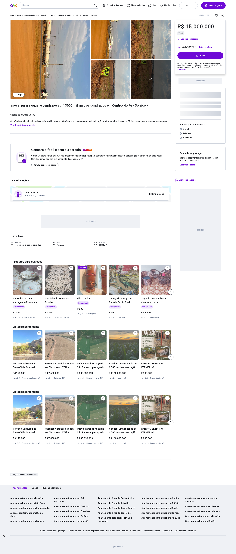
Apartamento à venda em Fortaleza (72, 511)
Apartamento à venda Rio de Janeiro (116, 508)
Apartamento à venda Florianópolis (116, 498)
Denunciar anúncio (187, 180)
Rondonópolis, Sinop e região (35, 15)
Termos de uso (74, 531)
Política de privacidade (93, 531)
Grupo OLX (167, 531)
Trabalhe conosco (152, 531)
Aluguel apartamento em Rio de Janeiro (26, 515)
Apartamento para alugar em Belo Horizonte (115, 519)
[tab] (20, 488)
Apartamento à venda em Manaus (202, 511)
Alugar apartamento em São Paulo (27, 503)
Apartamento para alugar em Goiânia (160, 503)
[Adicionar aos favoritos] (216, 15)
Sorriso (94, 15)
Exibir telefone (205, 47)
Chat (202, 55)
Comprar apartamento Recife (200, 521)
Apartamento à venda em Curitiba (71, 506)
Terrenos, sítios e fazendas (60, 15)
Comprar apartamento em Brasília (202, 516)
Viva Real (192, 531)
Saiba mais (181, 70)
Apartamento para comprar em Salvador (201, 500)
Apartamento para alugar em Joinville (160, 518)
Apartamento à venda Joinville (113, 503)
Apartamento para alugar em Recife (159, 508)
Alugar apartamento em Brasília (26, 498)
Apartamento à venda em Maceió (71, 521)
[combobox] (59, 5)
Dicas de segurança (56, 531)
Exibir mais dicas (187, 165)
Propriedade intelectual (117, 531)
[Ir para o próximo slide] (170, 292)
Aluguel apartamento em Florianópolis (30, 508)
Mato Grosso (15, 15)
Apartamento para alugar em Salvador (160, 513)
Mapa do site (135, 531)
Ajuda (42, 531)
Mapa (19, 94)
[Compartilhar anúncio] (223, 15)
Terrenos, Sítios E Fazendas (28, 245)
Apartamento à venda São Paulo (114, 513)
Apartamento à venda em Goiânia (71, 516)
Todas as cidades (81, 15)
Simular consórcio (189, 39)
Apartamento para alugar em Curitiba (160, 498)
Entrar (188, 5)
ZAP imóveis (180, 531)
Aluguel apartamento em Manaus (27, 521)
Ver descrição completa (22, 125)
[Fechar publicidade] (4, 536)
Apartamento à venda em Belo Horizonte (69, 500)
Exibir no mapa (156, 194)
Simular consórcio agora (44, 165)
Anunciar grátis (215, 5)
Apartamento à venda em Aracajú (202, 506)
